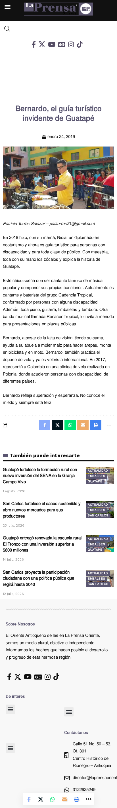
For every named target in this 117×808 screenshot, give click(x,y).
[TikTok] (79, 44)
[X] (42, 44)
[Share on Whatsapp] (52, 799)
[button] (10, 709)
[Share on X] (41, 799)
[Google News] (62, 44)
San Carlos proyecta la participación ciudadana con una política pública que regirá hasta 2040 (38, 579)
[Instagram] (71, 44)
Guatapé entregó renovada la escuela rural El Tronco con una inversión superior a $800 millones (42, 544)
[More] (88, 799)
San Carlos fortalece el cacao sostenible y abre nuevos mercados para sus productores (42, 510)
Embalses (96, 476)
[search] (58, 28)
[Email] (64, 799)
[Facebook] (33, 44)
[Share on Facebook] (29, 799)
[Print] (76, 799)
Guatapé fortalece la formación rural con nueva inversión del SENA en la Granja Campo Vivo (40, 476)
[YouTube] (52, 44)
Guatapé (95, 481)
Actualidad (98, 470)
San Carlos (98, 515)
